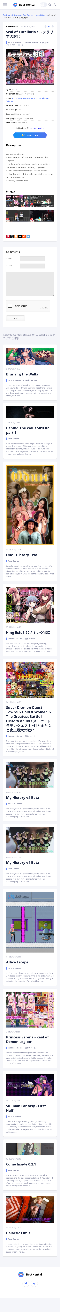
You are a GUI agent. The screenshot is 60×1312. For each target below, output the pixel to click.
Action (14, 98)
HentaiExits (12, 26)
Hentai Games (41, 15)
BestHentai (34, 1274)
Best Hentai (27, 5)
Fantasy (26, 98)
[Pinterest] (8, 236)
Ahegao (45, 98)
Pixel (20, 98)
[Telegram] (28, 236)
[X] (12, 236)
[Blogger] (16, 236)
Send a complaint (36, 128)
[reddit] (24, 236)
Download (32, 135)
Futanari (9, 101)
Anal (33, 98)
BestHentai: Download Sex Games (18, 15)
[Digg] (20, 236)
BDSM (38, 98)
